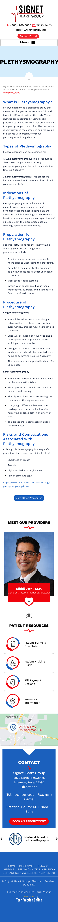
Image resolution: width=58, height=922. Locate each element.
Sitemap (8, 869)
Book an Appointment (31, 29)
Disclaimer (26, 866)
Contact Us (11, 872)
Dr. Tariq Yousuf (41, 891)
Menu (24, 42)
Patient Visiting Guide (34, 663)
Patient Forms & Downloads (35, 644)
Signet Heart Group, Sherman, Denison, (30, 881)
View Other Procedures (29, 498)
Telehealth (44, 25)
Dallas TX (29, 884)
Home (12, 866)
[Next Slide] (30, 615)
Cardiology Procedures (36, 89)
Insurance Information (32, 701)
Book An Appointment (29, 821)
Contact (29, 762)
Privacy (43, 866)
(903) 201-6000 (20, 25)
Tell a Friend (43, 869)
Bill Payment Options (32, 682)
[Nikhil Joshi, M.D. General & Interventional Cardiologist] (29, 564)
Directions (29, 787)
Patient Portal (28, 36)
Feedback (24, 869)
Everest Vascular (17, 891)
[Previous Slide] (27, 615)
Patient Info (17, 89)
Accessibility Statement (38, 872)
